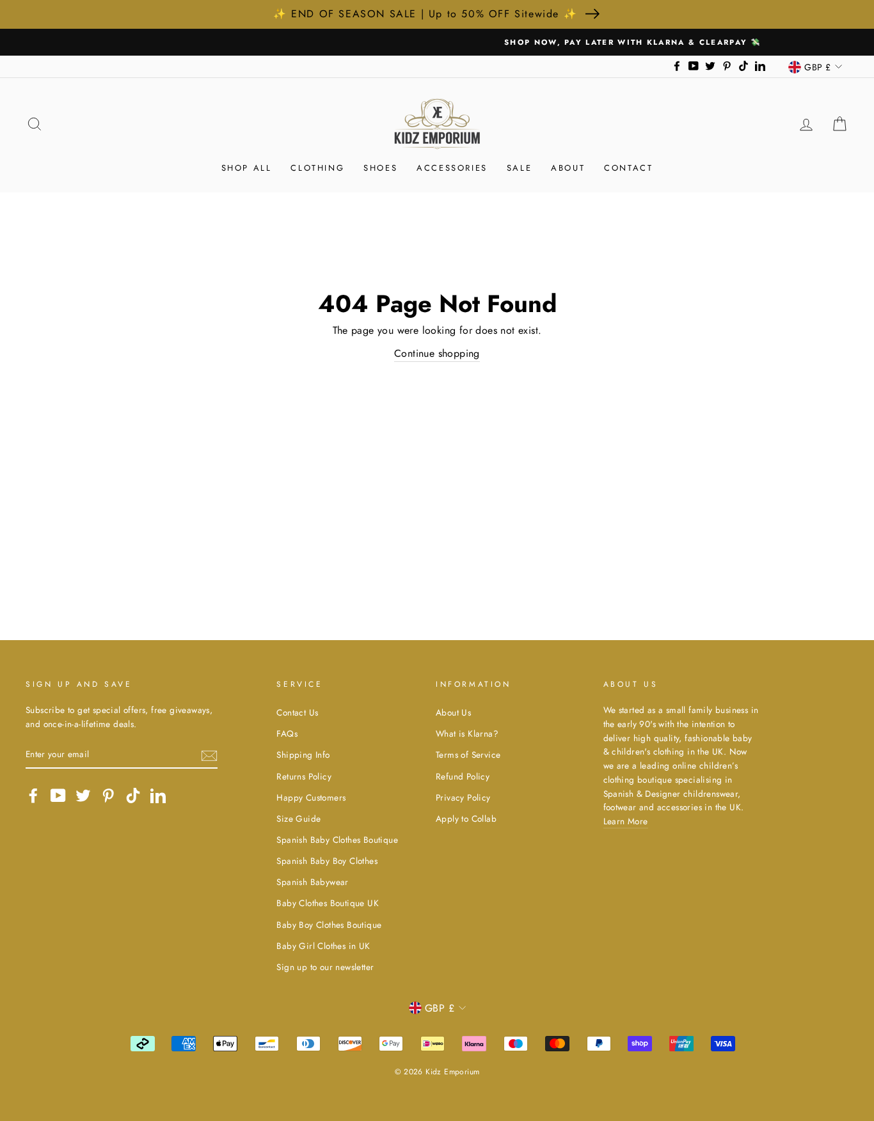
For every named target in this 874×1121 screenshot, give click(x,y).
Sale (519, 168)
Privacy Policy (463, 797)
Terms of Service (468, 754)
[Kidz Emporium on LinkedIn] (158, 795)
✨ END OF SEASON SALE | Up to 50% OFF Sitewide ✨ (425, 13)
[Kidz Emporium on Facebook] (33, 795)
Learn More (625, 821)
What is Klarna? (467, 733)
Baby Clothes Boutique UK (327, 903)
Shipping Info (303, 754)
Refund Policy (462, 776)
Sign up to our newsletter (325, 966)
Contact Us (297, 712)
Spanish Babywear (312, 881)
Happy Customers (311, 797)
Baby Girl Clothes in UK (323, 945)
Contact (628, 168)
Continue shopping (437, 353)
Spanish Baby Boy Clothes (326, 860)
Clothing (317, 168)
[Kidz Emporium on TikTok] (133, 795)
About (568, 168)
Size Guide (298, 818)
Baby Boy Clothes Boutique (328, 924)
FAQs (287, 733)
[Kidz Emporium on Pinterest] (108, 795)
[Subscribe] (209, 754)
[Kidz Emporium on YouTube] (58, 795)
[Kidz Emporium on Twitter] (83, 795)
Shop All (246, 168)
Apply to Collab (466, 818)
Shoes (380, 168)
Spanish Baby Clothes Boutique (337, 839)
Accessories (452, 168)
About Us (453, 712)
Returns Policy (303, 776)
